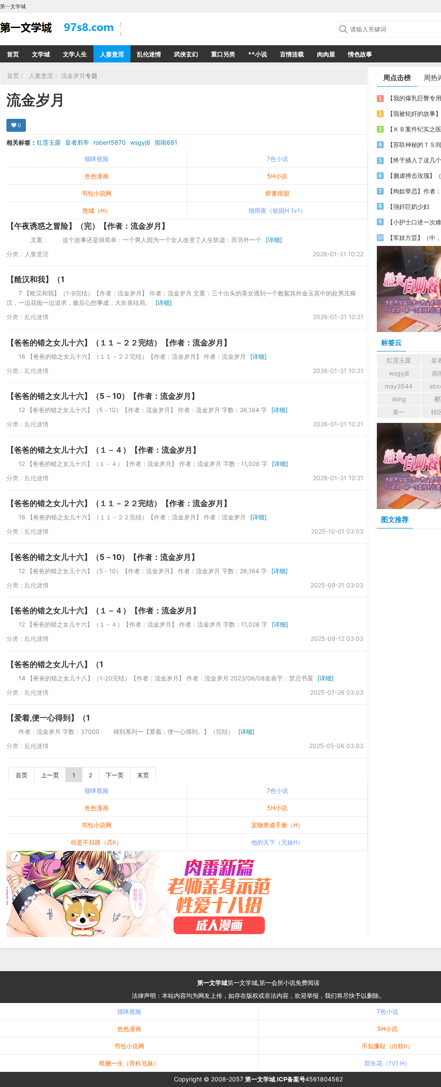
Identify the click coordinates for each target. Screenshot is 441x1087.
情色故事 (360, 54)
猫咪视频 (96, 158)
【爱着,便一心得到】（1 (48, 717)
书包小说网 (96, 193)
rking (399, 399)
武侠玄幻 (186, 54)
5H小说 (277, 176)
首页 (13, 54)
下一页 (115, 775)
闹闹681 (166, 142)
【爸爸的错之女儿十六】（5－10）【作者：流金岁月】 (102, 396)
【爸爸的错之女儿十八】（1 (54, 664)
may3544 (399, 386)
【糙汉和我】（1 (35, 279)
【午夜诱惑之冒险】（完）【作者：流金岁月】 (87, 225)
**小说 (257, 54)
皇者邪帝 (77, 142)
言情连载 (292, 54)
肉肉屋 (326, 54)
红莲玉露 (49, 142)
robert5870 (109, 142)
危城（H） (96, 210)
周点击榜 (397, 77)
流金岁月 (73, 75)
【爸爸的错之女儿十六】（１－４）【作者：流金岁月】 (103, 449)
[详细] (274, 239)
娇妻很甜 (277, 193)
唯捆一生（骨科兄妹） (129, 1063)
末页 (143, 775)
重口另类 (223, 54)
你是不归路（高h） (96, 842)
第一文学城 (212, 982)
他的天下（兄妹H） (277, 842)
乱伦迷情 (149, 54)
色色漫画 (96, 176)
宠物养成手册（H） (277, 825)
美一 (399, 412)
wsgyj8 (140, 142)
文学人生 (75, 54)
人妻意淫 (112, 54)
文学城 (41, 54)
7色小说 (277, 158)
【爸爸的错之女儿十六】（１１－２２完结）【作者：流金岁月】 (118, 342)
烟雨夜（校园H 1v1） (277, 210)
